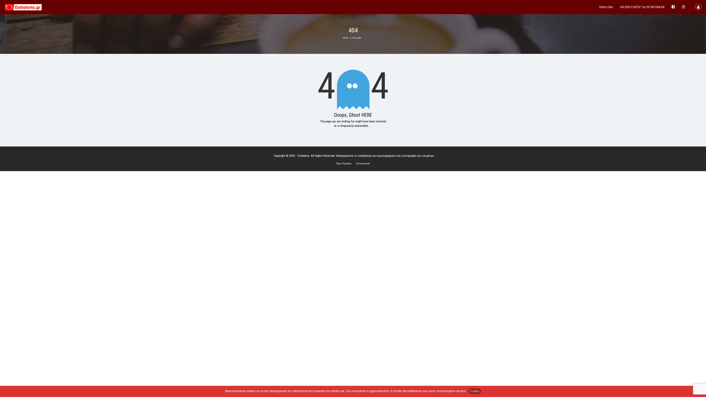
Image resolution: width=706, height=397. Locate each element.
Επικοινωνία (363, 163)
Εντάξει (474, 391)
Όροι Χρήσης (344, 163)
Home (345, 38)
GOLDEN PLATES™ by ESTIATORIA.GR (642, 7)
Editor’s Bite (606, 7)
